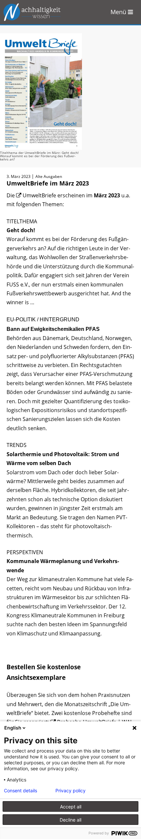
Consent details (20, 790)
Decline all (70, 820)
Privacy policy (70, 790)
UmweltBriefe (39, 195)
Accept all (70, 806)
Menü (119, 12)
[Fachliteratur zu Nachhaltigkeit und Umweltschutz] (36, 12)
